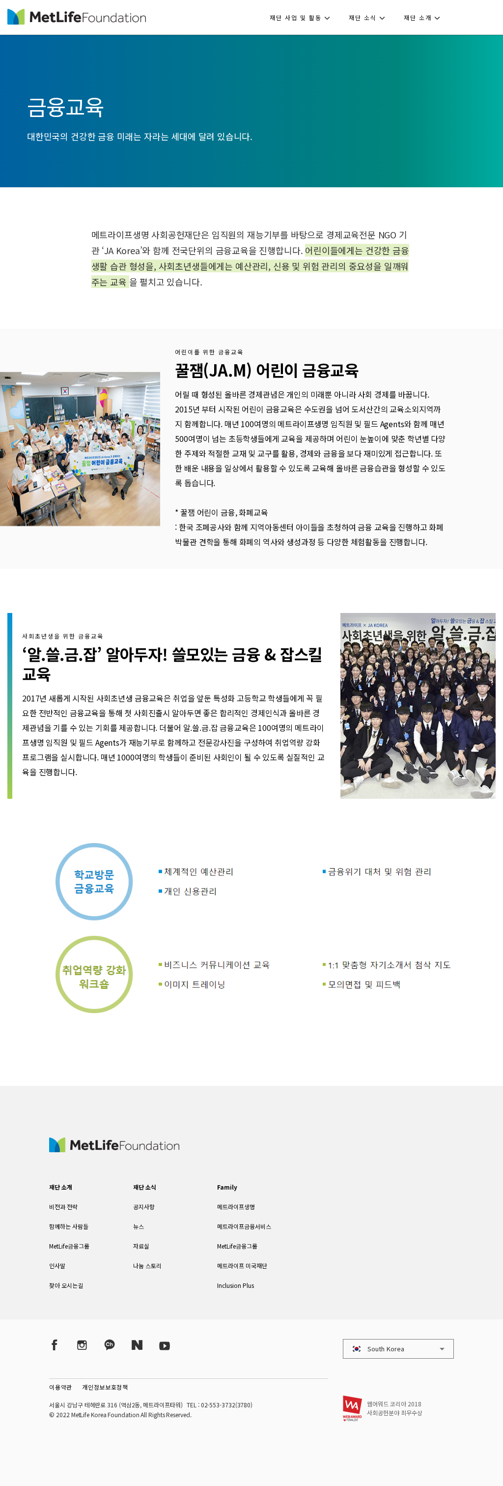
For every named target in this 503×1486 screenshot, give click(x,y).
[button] (302, 17)
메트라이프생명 (236, 1206)
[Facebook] (54, 1344)
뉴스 (138, 1226)
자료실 (141, 1246)
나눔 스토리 (147, 1265)
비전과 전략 (63, 1206)
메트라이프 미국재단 (242, 1265)
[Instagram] (82, 1344)
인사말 (57, 1265)
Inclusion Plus (235, 1285)
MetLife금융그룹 (69, 1246)
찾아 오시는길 (66, 1285)
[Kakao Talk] (109, 1344)
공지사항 (144, 1206)
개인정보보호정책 (105, 1387)
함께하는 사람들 (68, 1226)
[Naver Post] (137, 1344)
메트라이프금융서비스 (244, 1226)
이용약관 (60, 1387)
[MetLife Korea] (114, 1149)
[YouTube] (164, 1344)
